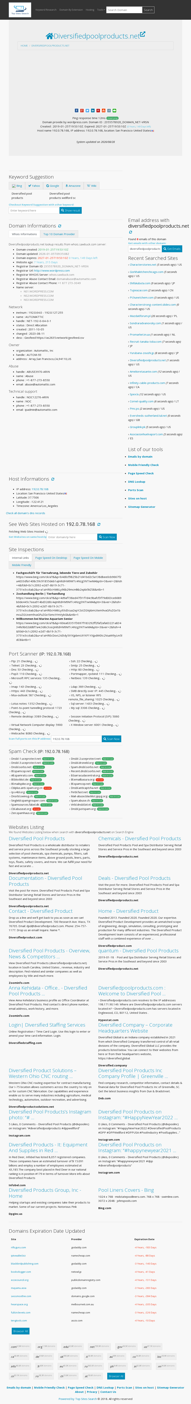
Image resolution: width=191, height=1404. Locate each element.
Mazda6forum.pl (140, 316)
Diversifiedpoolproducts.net (50, 45)
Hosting (90, 9)
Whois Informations (24, 234)
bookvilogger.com (21, 1271)
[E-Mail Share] (114, 110)
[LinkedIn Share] (92, 110)
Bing (19, 185)
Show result (72, 210)
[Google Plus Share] (82, 110)
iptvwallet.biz (18, 1255)
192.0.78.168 (40, 489)
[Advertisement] (95, 79)
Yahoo (35, 185)
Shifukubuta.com (140, 283)
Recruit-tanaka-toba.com (146, 341)
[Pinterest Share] (98, 110)
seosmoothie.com (21, 1296)
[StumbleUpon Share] (103, 110)
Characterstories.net (143, 264)
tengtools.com (19, 1320)
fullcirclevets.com (20, 1312)
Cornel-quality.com (142, 401)
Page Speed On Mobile (88, 558)
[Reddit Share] (109, 110)
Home (24, 45)
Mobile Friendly (21, 565)
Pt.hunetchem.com (142, 297)
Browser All (20, 1331)
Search (148, 10)
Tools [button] (100, 9)
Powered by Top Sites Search (78, 1399)
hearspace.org (19, 1304)
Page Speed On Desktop (51, 558)
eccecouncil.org (19, 1280)
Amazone (74, 185)
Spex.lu (134, 394)
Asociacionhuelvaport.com (146, 434)
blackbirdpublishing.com (24, 1263)
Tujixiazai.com (139, 290)
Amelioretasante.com (143, 371)
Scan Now (108, 537)
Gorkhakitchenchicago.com (146, 272)
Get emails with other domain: (147, 243)
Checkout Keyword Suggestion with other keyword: (41, 204)
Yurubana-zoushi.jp (142, 353)
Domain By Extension (71, 9)
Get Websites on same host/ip (28, 536)
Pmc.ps (134, 408)
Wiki (93, 185)
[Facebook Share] (76, 110)
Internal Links (20, 558)
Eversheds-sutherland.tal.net (148, 415)
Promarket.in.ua (140, 334)
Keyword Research (46, 9)
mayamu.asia (18, 1288)
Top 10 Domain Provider (59, 234)
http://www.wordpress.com (52, 270)
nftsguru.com (18, 1247)
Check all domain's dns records (25, 513)
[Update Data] (59, 225)
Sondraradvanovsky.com (145, 323)
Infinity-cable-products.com (147, 383)
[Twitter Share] (87, 110)
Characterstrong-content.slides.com (153, 304)
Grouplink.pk (137, 427)
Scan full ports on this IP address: (30, 738)
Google (54, 185)
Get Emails (173, 249)
